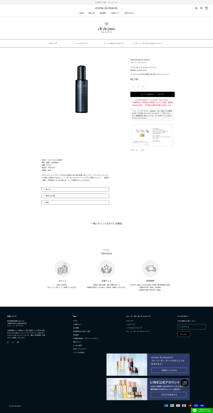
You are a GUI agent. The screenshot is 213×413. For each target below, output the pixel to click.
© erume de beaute (15, 406)
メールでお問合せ (79, 352)
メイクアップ (82, 43)
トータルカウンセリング (115, 43)
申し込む (183, 334)
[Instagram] (18, 342)
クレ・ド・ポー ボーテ (138, 62)
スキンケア (53, 43)
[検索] (201, 8)
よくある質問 (77, 345)
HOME (81, 13)
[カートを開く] (206, 8)
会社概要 (102, 13)
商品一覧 (92, 13)
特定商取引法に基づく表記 (81, 331)
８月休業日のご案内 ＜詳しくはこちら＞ (106, 2)
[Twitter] (139, 150)
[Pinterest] (142, 150)
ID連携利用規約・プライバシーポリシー (86, 338)
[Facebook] (136, 150)
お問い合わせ (129, 13)
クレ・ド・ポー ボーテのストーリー (147, 43)
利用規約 (76, 335)
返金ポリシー (77, 342)
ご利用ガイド (115, 13)
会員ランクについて (79, 349)
